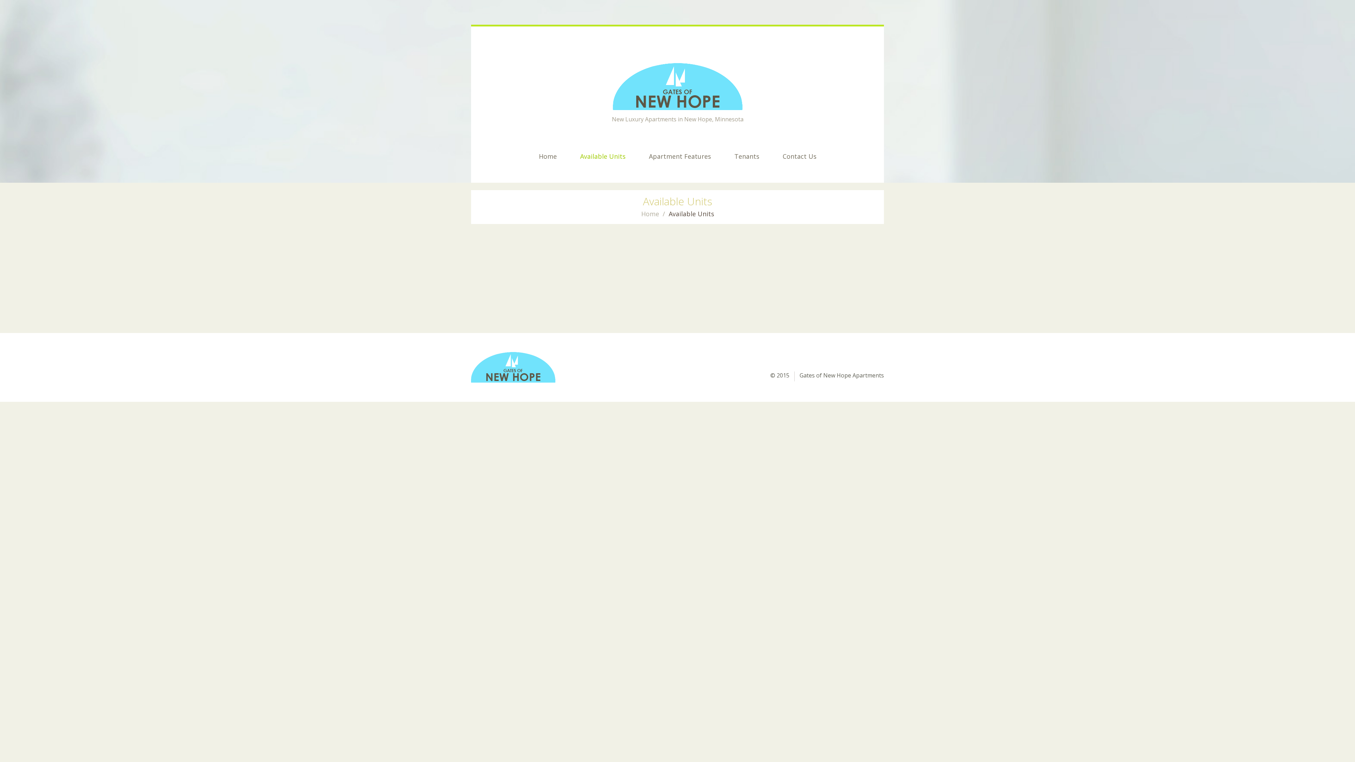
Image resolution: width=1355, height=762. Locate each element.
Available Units (603, 156)
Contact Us (800, 156)
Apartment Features (680, 156)
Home (548, 156)
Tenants (746, 156)
